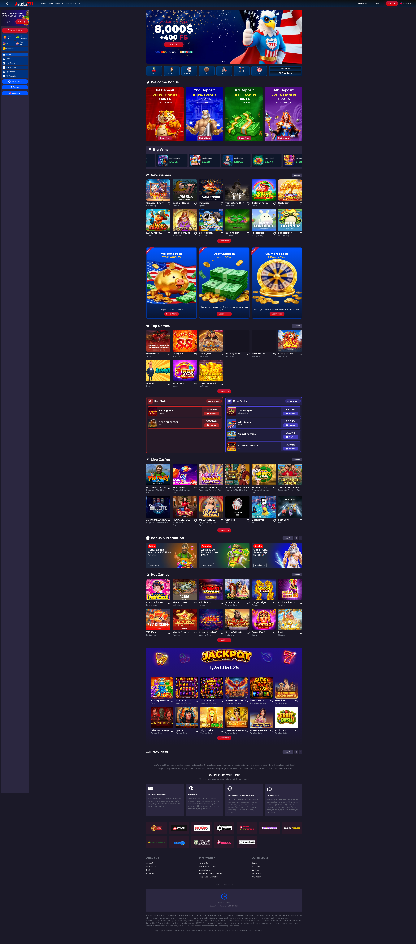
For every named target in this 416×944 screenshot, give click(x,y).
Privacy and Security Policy (210, 873)
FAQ (148, 870)
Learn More (171, 314)
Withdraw (256, 866)
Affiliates (150, 873)
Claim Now (165, 138)
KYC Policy (256, 877)
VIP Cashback (55, 3)
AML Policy (256, 873)
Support (213, 906)
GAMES (42, 3)
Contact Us (151, 866)
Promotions (73, 3)
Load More (224, 241)
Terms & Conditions (207, 866)
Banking (255, 870)
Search (361, 3)
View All (297, 175)
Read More (154, 565)
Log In (377, 3)
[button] (8, 37)
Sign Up (392, 3)
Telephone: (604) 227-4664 (229, 906)
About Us (150, 863)
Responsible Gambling (209, 877)
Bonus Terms (204, 870)
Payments (203, 863)
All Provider (284, 73)
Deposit (255, 863)
